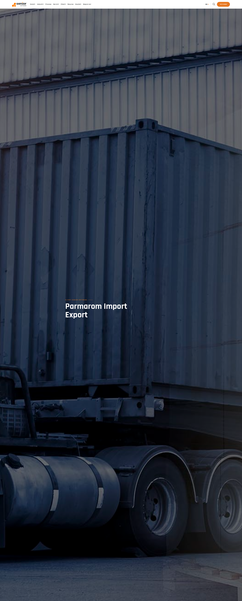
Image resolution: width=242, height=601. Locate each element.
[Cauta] (214, 4)
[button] (207, 4)
